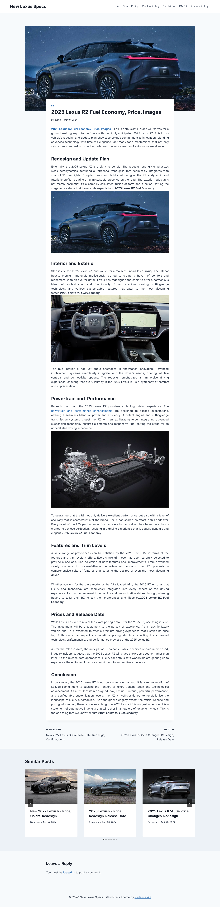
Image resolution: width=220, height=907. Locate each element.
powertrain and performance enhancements (81, 410)
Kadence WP (143, 897)
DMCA (183, 6)
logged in (69, 872)
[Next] (189, 803)
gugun (57, 120)
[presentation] (51, 786)
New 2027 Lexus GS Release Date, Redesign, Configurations (75, 734)
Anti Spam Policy (128, 6)
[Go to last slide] (30, 803)
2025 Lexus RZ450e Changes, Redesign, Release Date (147, 734)
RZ (52, 106)
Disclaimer (169, 6)
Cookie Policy (150, 6)
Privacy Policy (199, 6)
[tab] (103, 839)
